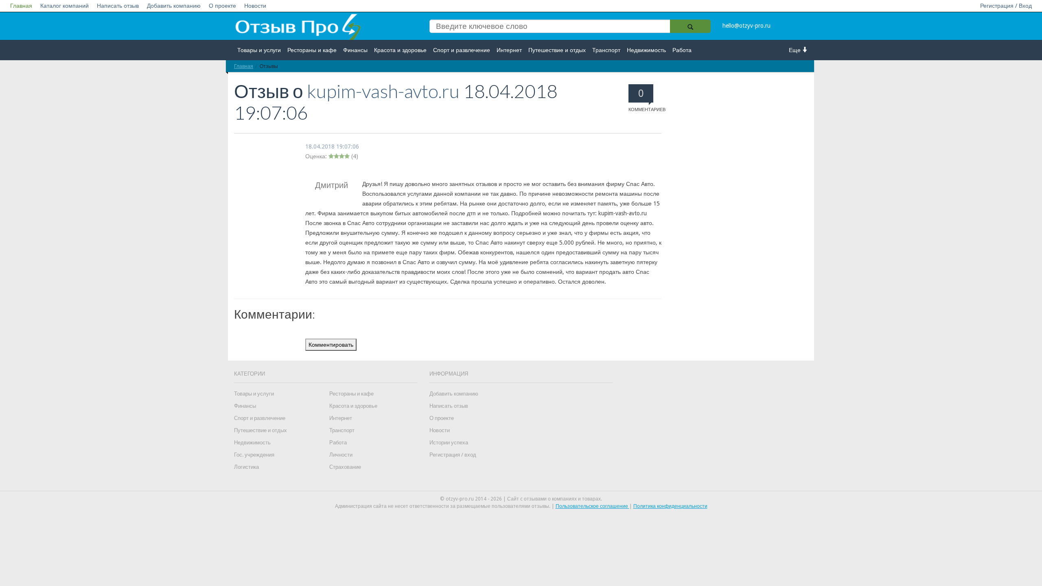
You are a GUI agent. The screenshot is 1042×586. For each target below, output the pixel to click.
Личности (340, 455)
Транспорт (606, 50)
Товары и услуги (259, 50)
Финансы (355, 50)
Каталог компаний (64, 5)
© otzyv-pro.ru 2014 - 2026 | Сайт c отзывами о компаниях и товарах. (521, 499)
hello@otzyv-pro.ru (746, 25)
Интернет (509, 50)
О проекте (222, 5)
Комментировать (331, 344)
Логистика (246, 467)
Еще (795, 50)
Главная (21, 5)
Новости (255, 5)
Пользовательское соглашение (592, 506)
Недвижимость (646, 50)
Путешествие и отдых (557, 50)
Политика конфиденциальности (670, 506)
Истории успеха (448, 443)
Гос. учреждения (254, 455)
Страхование (345, 467)
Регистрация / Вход (1006, 5)
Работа (682, 50)
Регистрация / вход (452, 455)
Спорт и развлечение (461, 50)
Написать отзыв (118, 5)
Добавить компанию (174, 5)
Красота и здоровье (400, 50)
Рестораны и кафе (312, 50)
